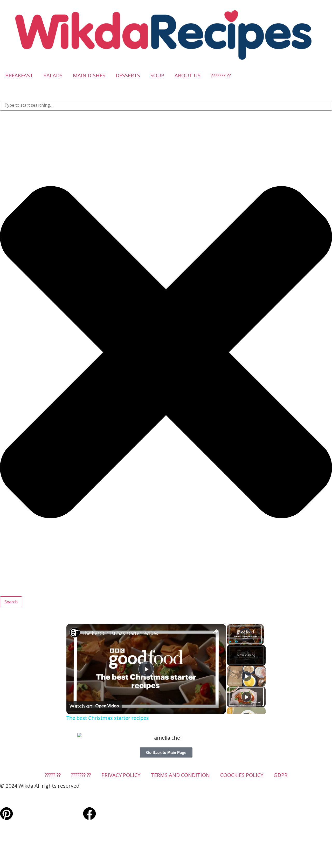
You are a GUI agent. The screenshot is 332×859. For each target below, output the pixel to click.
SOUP (157, 75)
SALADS (53, 75)
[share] (215, 631)
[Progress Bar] (245, 638)
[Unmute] (236, 642)
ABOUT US (187, 75)
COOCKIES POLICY (241, 775)
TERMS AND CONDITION (180, 775)
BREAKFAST (19, 75)
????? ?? (53, 775)
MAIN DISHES (89, 75)
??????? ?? (221, 75)
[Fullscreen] (261, 642)
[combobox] (166, 105)
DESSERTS (128, 75)
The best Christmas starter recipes (120, 633)
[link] (75, 632)
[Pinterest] (6, 813)
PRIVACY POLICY (120, 775)
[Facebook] (89, 813)
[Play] (230, 642)
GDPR (280, 775)
